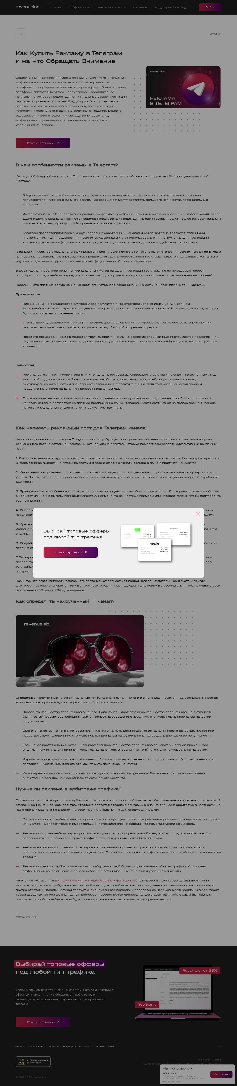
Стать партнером (69, 552)
